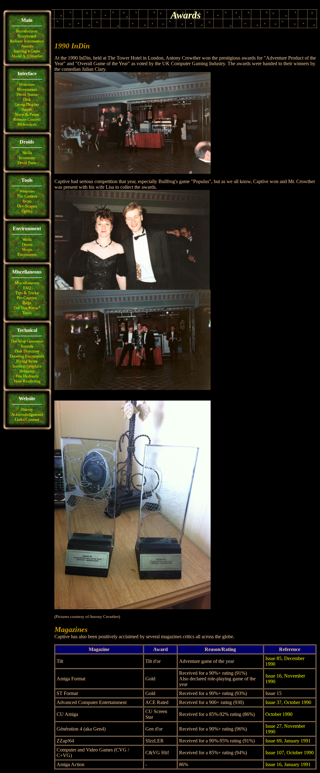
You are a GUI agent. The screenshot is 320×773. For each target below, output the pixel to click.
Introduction (27, 31)
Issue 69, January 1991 (288, 740)
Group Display (27, 104)
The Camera (27, 196)
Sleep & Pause (27, 114)
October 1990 (278, 714)
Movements (27, 89)
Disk (27, 99)
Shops (27, 249)
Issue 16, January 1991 (288, 764)
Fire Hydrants (27, 376)
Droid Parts (27, 162)
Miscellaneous (27, 282)
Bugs (26, 302)
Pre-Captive (27, 297)
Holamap (27, 371)
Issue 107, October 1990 (289, 752)
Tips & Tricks (26, 292)
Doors (27, 244)
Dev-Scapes (27, 206)
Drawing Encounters (27, 356)
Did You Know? (26, 307)
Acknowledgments (27, 414)
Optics (27, 211)
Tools (27, 312)
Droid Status (27, 94)
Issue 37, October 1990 (288, 702)
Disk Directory (27, 351)
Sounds (27, 346)
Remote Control (27, 119)
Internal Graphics (27, 366)
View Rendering (27, 381)
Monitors (27, 84)
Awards (27, 46)
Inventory (27, 157)
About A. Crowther (27, 56)
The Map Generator (27, 341)
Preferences (27, 124)
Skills (27, 152)
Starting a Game (26, 51)
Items (27, 201)
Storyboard (27, 36)
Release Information (27, 41)
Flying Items (27, 361)
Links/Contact (27, 419)
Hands (27, 109)
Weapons (27, 191)
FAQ (27, 287)
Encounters (27, 254)
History (27, 409)
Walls (27, 239)
